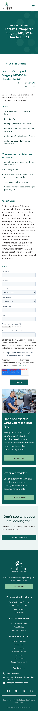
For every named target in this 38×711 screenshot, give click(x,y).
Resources (19, 645)
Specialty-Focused (19, 641)
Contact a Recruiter (19, 538)
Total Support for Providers (19, 606)
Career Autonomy (19, 609)
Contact (19, 655)
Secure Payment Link (19, 662)
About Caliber (19, 648)
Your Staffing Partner (19, 623)
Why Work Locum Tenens (19, 602)
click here (22, 365)
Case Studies (19, 627)
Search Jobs (19, 587)
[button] (33, 5)
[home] (7, 6)
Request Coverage (19, 630)
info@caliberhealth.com (17, 683)
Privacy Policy (13, 708)
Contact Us (19, 458)
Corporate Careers (19, 652)
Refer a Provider (19, 498)
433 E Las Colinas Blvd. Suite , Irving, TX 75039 (20, 678)
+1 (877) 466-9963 (13, 673)
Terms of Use (25, 708)
